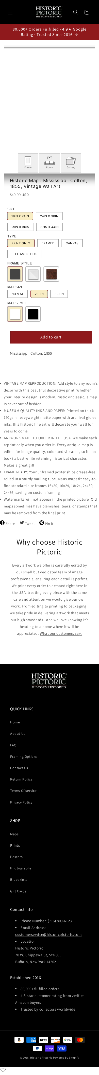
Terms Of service (23, 790)
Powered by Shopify (66, 1057)
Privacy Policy (21, 802)
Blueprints (18, 879)
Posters (16, 856)
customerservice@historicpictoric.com (48, 934)
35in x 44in (49, 227)
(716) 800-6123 (60, 920)
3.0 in (59, 294)
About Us (17, 733)
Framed (48, 243)
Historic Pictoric (41, 1057)
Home (15, 722)
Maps (14, 834)
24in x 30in (49, 216)
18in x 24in (20, 216)
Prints (15, 845)
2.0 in (39, 294)
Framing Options (24, 756)
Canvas (72, 243)
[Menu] (10, 12)
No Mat (17, 294)
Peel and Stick (24, 254)
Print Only (20, 243)
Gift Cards (18, 891)
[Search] (75, 12)
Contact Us (19, 768)
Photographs (21, 868)
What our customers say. (61, 633)
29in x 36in (20, 227)
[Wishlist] (3, 1070)
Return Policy (21, 779)
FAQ (13, 745)
